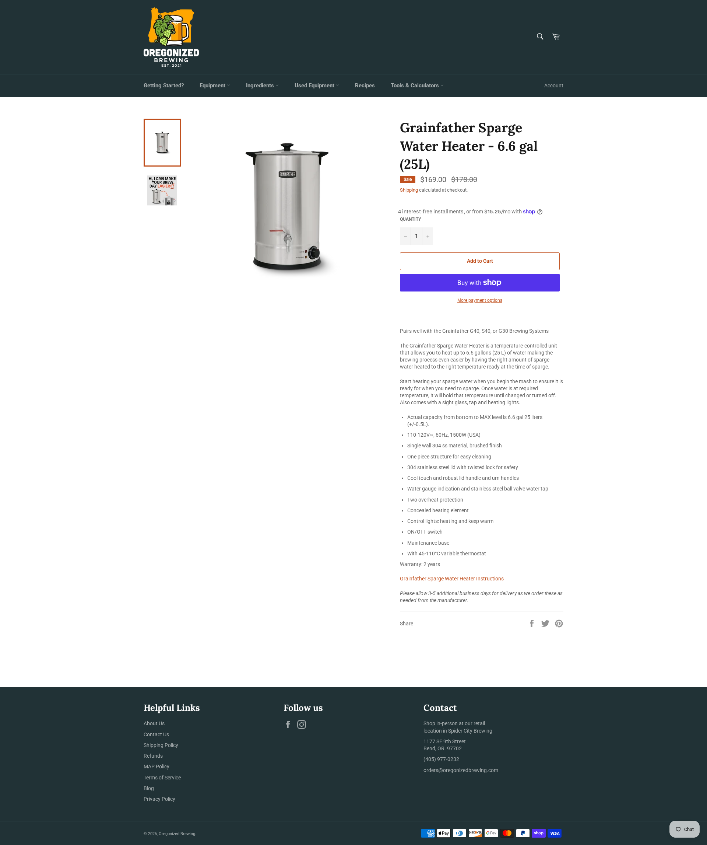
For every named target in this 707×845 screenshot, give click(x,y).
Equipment (213, 85)
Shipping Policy (161, 745)
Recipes (365, 85)
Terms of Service (162, 778)
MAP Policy (156, 766)
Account (553, 85)
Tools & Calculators (415, 85)
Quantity (410, 219)
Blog (149, 788)
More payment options (479, 300)
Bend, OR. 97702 (442, 748)
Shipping (409, 190)
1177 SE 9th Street (444, 741)
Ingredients (260, 85)
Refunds (153, 756)
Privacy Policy (159, 799)
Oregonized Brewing (177, 833)
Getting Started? (164, 85)
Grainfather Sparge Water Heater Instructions (452, 579)
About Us (154, 723)
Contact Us (156, 734)
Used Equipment (315, 85)
